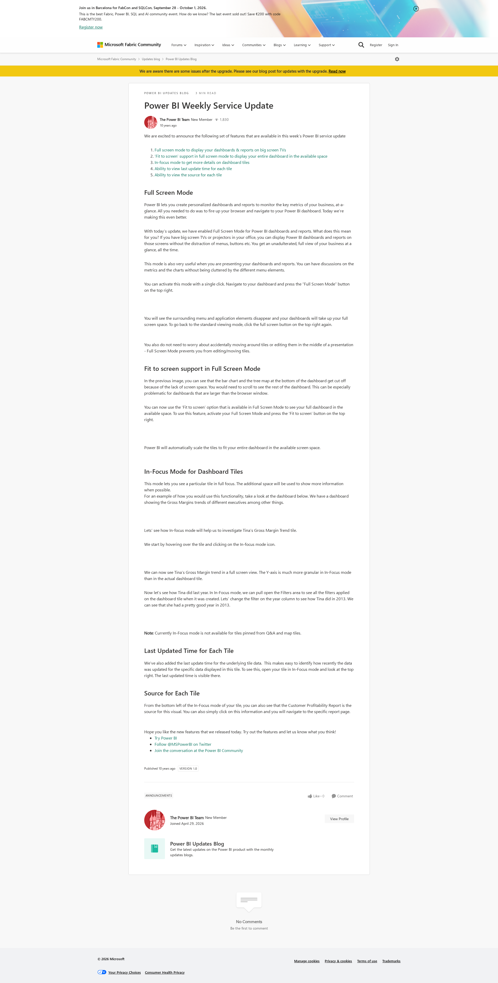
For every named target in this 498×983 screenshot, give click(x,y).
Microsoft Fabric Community (116, 59)
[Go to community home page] (129, 45)
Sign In (393, 45)
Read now (337, 71)
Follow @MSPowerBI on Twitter (183, 744)
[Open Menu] (397, 59)
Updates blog (151, 59)
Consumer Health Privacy (165, 972)
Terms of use (367, 961)
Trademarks (391, 961)
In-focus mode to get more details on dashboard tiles (202, 162)
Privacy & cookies (338, 961)
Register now (91, 27)
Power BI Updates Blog (181, 59)
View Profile (339, 818)
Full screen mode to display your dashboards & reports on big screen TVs (220, 149)
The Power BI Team (175, 119)
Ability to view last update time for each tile (193, 168)
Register (376, 45)
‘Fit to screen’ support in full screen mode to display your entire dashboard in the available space (241, 156)
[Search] (361, 45)
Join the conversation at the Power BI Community (199, 750)
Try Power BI (166, 738)
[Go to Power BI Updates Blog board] (154, 848)
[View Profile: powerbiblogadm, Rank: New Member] (150, 122)
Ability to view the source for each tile (188, 174)
